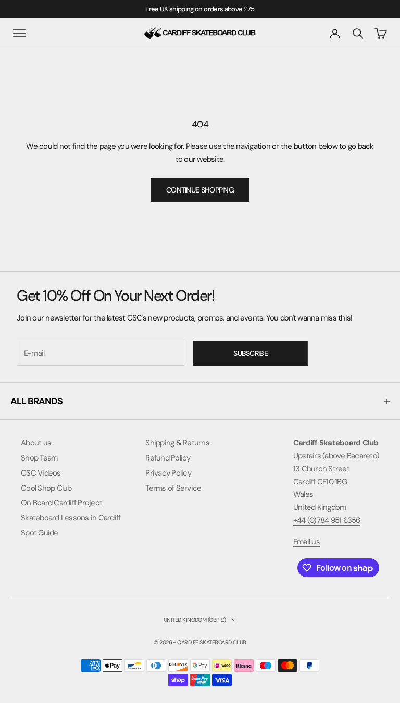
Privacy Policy (168, 473)
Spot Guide (39, 533)
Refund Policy (167, 458)
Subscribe (250, 353)
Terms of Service (173, 488)
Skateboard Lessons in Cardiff (70, 518)
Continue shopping (200, 190)
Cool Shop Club (46, 488)
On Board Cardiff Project (61, 502)
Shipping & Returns (177, 443)
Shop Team (39, 458)
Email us (306, 541)
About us (36, 443)
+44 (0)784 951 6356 (326, 520)
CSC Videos (41, 473)
